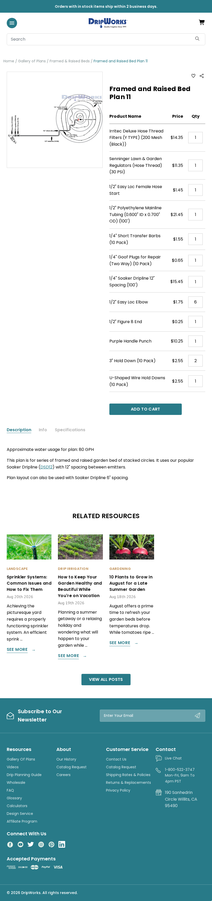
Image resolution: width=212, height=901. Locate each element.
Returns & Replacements (128, 782)
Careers (63, 774)
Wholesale (16, 782)
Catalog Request (71, 767)
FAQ (10, 790)
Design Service (20, 813)
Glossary (14, 798)
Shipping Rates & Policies (128, 774)
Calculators (17, 805)
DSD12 (46, 467)
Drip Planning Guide (24, 774)
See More (17, 649)
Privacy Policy (118, 790)
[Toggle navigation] (12, 23)
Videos (13, 767)
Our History (66, 759)
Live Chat (173, 758)
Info (43, 430)
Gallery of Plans (21, 759)
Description (19, 430)
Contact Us (116, 759)
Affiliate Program (22, 821)
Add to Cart (145, 409)
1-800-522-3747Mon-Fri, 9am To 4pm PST (180, 775)
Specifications (70, 430)
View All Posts (106, 679)
